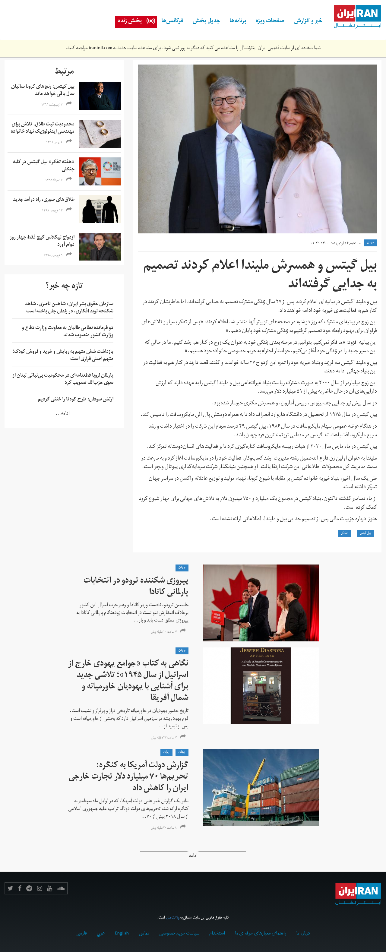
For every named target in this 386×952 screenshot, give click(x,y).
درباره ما (303, 933)
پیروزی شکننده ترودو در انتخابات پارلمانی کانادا (136, 587)
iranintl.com (100, 48)
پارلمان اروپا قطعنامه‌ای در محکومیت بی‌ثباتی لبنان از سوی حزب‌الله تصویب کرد (62, 380)
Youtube (50, 888)
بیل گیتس (365, 533)
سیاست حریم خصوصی (179, 933)
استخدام (217, 933)
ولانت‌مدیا (172, 918)
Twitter (10, 888)
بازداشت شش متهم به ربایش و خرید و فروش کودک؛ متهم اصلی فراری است (62, 356)
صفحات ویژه (270, 22)
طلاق (344, 533)
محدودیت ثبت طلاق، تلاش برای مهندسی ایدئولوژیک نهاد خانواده (42, 128)
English (122, 933)
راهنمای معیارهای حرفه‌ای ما (260, 933)
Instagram (40, 888)
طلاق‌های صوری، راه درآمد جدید (43, 200)
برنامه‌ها (238, 22)
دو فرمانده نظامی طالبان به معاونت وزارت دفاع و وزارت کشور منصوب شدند (67, 332)
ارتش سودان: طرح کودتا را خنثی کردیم (75, 399)
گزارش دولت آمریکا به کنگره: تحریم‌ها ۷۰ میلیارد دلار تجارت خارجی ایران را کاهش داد (128, 777)
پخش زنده (130, 22)
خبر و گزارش (308, 22)
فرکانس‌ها (172, 22)
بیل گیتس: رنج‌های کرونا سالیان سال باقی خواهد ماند (42, 91)
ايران (166, 752)
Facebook (20, 888)
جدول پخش (206, 22)
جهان (370, 242)
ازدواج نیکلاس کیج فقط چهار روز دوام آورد (42, 241)
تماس (144, 933)
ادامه (193, 856)
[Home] (354, 17)
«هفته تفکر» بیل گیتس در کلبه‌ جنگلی (43, 166)
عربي (101, 933)
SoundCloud (61, 888)
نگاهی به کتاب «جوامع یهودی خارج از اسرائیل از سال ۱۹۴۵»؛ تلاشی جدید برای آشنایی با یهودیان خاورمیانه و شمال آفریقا (128, 681)
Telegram (29, 888)
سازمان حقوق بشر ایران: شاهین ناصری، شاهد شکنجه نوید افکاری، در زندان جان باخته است (69, 308)
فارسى (81, 933)
